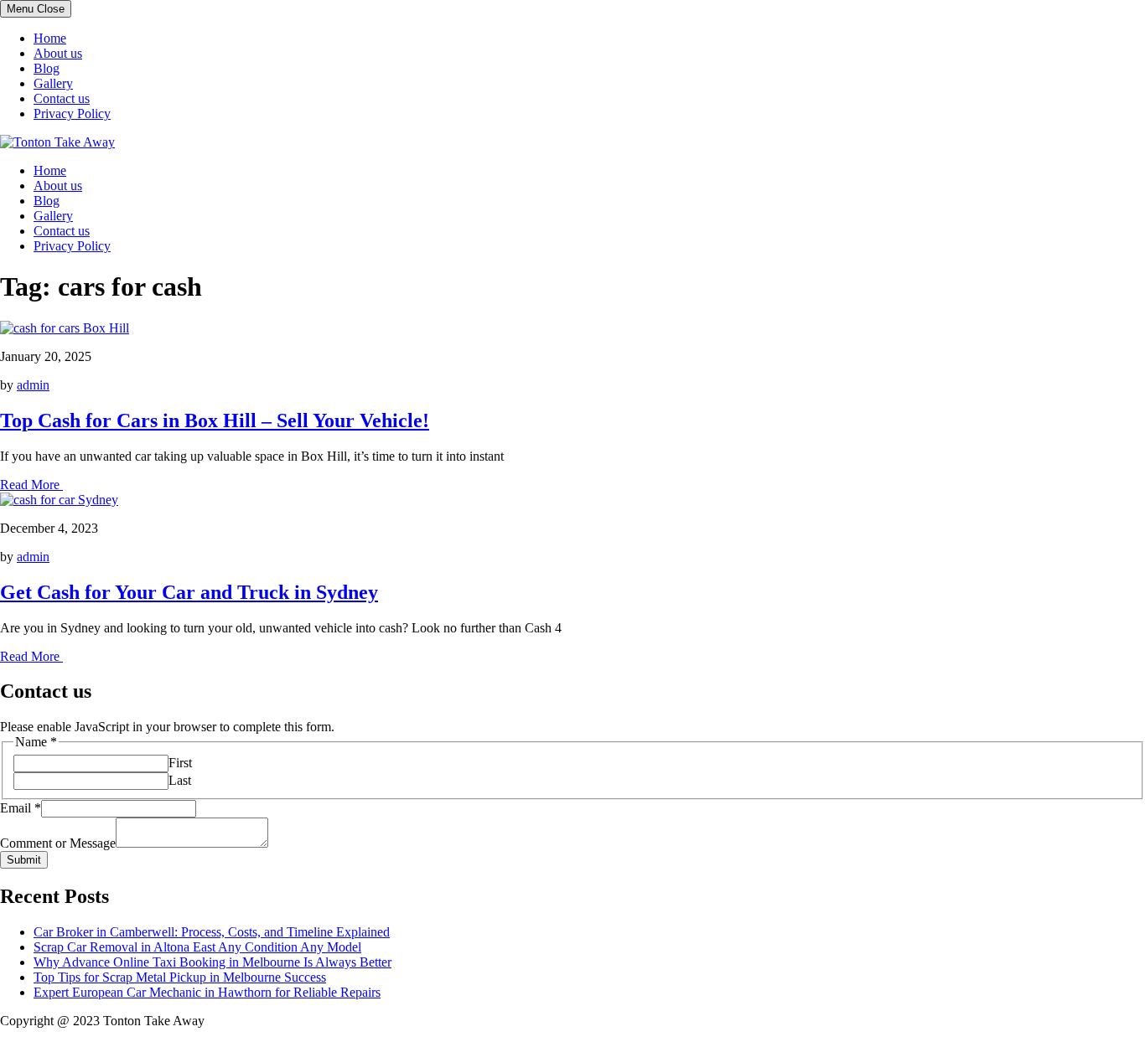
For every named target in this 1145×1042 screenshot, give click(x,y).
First (180, 763)
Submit (24, 860)
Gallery (53, 83)
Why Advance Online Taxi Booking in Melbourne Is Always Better (212, 962)
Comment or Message (58, 843)
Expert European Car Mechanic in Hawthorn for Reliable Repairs (207, 992)
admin (33, 385)
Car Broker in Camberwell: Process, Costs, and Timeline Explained (212, 932)
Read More (31, 484)
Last (179, 780)
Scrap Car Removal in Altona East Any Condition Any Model (197, 947)
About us (58, 53)
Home (50, 38)
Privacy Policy (72, 113)
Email (20, 808)
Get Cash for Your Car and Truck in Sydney (189, 592)
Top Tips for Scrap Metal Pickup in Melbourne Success (180, 977)
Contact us (62, 98)
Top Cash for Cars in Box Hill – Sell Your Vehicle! (214, 420)
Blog (47, 68)
